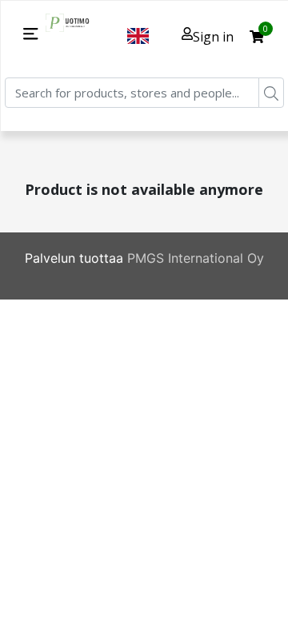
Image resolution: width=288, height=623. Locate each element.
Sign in (213, 37)
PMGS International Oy (195, 258)
